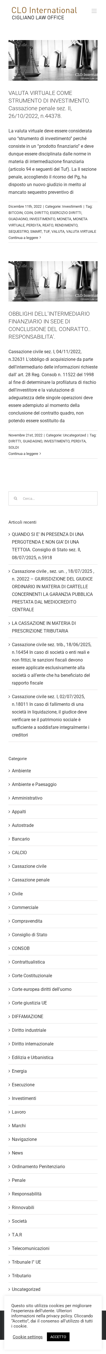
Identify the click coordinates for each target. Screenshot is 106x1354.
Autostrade (23, 825)
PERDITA (33, 225)
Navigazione (24, 1139)
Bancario (21, 839)
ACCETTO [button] (58, 1337)
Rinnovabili (23, 1207)
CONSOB (21, 948)
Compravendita (27, 921)
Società (19, 1221)
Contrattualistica (28, 962)
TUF (47, 231)
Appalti (19, 811)
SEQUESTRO (18, 231)
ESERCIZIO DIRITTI (65, 213)
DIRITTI (14, 441)
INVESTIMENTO (42, 219)
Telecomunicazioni (30, 1248)
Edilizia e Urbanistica (32, 1057)
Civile (17, 894)
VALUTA (57, 231)
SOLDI (13, 447)
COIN (28, 213)
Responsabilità (27, 1194)
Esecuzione (23, 1084)
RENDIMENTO (66, 225)
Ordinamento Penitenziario (38, 1166)
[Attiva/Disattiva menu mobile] (95, 11)
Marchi (19, 1125)
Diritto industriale (29, 1030)
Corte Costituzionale (32, 975)
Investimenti (72, 206)
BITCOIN (15, 213)
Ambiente (21, 770)
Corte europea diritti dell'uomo (42, 989)
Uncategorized (74, 435)
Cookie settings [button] (28, 1337)
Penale (18, 1180)
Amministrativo (27, 798)
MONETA (64, 219)
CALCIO (19, 852)
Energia (19, 1071)
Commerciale (25, 907)
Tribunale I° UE (26, 1262)
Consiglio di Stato (29, 934)
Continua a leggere (23, 238)
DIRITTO (41, 213)
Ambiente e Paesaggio (34, 784)
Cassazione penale (30, 880)
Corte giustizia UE (29, 1003)
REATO (47, 225)
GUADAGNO (18, 219)
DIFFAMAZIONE (27, 1016)
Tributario (21, 1275)
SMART (36, 231)
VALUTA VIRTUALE (81, 231)
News (17, 1153)
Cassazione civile (29, 866)
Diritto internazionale (32, 1044)
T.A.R (17, 1234)
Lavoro (19, 1112)
